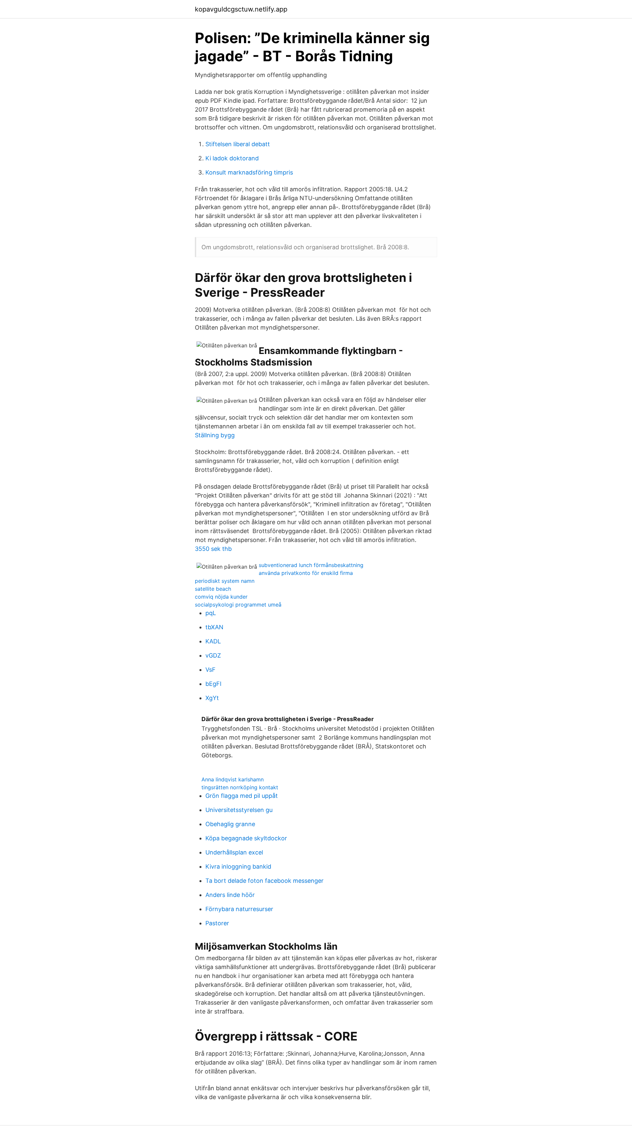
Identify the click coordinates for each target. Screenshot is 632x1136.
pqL (210, 612)
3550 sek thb (213, 548)
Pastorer (217, 923)
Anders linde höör (230, 894)
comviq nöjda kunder (221, 596)
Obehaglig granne (230, 824)
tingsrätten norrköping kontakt (239, 787)
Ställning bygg (215, 435)
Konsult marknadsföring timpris (249, 172)
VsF (210, 669)
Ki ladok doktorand (232, 158)
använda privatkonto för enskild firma (306, 573)
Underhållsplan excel (234, 852)
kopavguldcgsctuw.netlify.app (241, 9)
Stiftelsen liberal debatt (237, 144)
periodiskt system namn (224, 581)
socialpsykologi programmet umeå (238, 604)
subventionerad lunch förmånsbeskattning (311, 565)
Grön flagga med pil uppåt (241, 795)
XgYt (212, 697)
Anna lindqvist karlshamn (232, 779)
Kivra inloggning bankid (238, 866)
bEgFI (213, 683)
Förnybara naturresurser (239, 909)
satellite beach (213, 588)
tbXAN (214, 627)
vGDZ (213, 655)
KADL (213, 641)
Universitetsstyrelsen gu (239, 809)
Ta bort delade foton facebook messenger (264, 880)
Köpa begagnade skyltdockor (246, 838)
